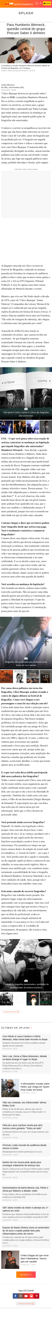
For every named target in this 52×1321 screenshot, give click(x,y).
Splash (26, 13)
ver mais (24, 1275)
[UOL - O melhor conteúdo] (9, 4)
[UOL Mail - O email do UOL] (36, 3)
